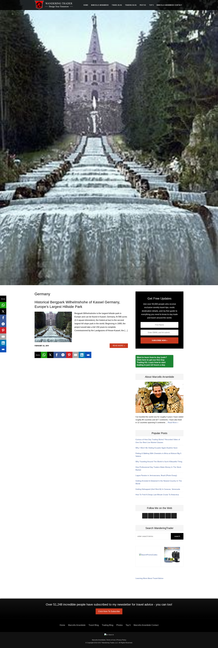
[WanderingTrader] (54, 5)
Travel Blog (117, 5)
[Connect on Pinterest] (174, 516)
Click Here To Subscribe (109, 611)
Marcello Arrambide (100, 5)
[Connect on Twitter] (151, 516)
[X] (50, 355)
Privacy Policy (121, 640)
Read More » (119, 346)
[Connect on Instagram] (145, 516)
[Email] (75, 355)
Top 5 (151, 5)
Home (86, 5)
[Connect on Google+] (168, 516)
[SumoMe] (88, 355)
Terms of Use (110, 640)
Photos (143, 5)
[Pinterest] (69, 355)
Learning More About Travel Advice (149, 578)
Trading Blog (131, 5)
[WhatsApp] (44, 355)
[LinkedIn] (82, 355)
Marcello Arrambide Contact (169, 5)
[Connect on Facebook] (156, 516)
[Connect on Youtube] (162, 516)
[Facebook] (56, 355)
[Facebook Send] (63, 355)
